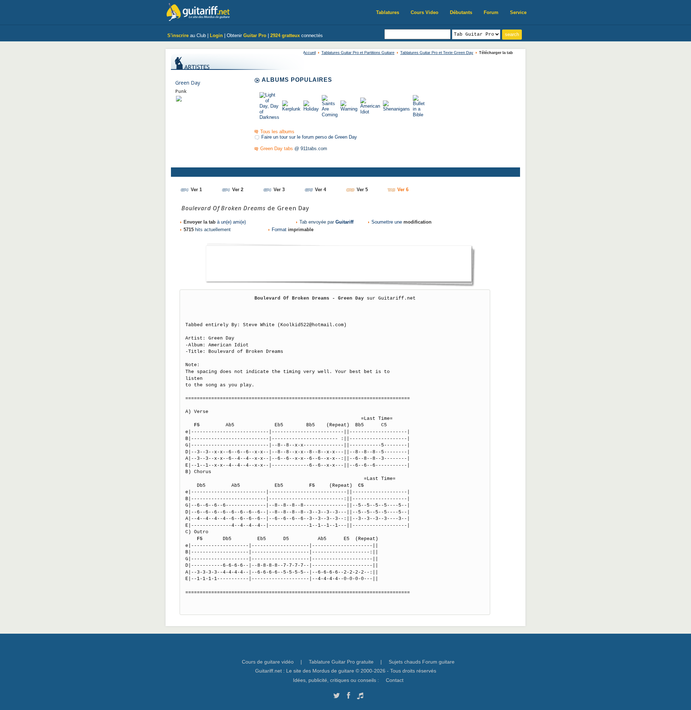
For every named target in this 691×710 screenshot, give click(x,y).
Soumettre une (401, 222)
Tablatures (387, 12)
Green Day (187, 82)
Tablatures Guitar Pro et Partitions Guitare (357, 52)
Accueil (309, 52)
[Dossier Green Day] (178, 98)
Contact (394, 680)
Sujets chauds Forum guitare (422, 662)
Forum (491, 12)
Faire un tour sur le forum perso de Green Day (309, 137)
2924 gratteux (285, 35)
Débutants (461, 12)
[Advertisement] (339, 261)
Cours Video (424, 12)
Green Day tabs (276, 148)
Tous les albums (277, 131)
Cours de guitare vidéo (268, 662)
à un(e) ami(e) (215, 222)
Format (292, 229)
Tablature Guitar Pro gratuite (341, 662)
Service (518, 12)
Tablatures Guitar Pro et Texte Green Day (436, 52)
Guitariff (344, 222)
